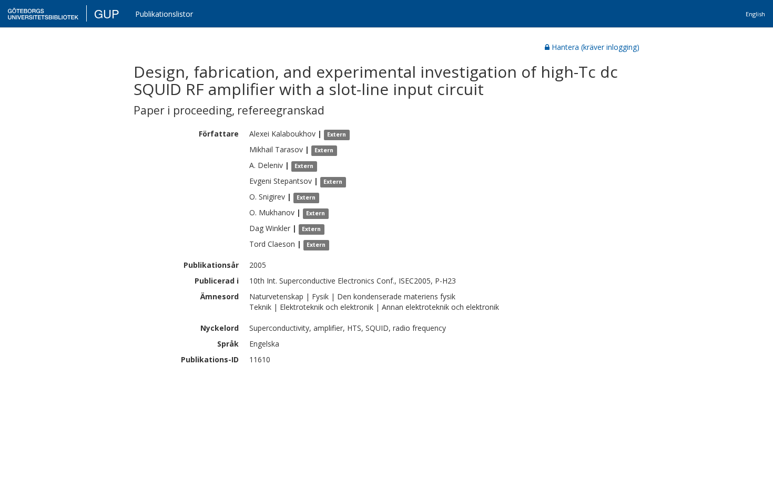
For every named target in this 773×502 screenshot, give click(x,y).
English (755, 14)
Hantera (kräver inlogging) (595, 47)
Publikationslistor (164, 14)
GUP (106, 13)
